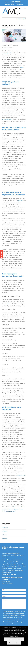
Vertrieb (5, 538)
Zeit (6, 113)
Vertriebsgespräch (7, 53)
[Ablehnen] (26, 636)
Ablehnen (20, 639)
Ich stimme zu (9, 639)
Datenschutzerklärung (14, 642)
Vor (24, 19)
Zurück (19, 19)
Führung (5, 528)
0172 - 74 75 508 (16, 2)
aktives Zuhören (21, 475)
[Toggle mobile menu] (25, 8)
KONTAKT (1, 255)
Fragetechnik (20, 200)
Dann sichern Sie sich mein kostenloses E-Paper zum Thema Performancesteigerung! (13, 509)
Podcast (5, 531)
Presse (5, 535)
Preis (8, 304)
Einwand (22, 67)
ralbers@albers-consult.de (14, 4)
